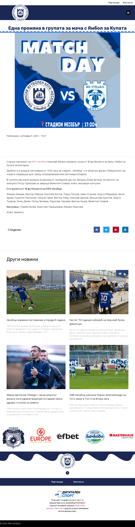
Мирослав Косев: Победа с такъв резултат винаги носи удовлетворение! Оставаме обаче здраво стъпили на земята (34, 398)
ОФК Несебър (39, 161)
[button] (128, 13)
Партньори (113, 2)
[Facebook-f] (67, 473)
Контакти (128, 2)
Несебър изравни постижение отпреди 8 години (36, 320)
